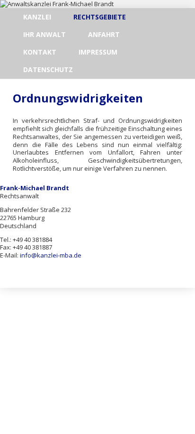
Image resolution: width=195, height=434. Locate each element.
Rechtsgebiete (99, 16)
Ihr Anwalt (44, 34)
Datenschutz (48, 69)
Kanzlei (37, 16)
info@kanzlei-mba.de (50, 255)
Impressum (98, 51)
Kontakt (39, 51)
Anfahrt (104, 34)
